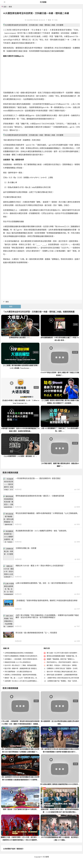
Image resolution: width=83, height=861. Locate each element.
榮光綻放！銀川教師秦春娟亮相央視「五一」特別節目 (36, 633)
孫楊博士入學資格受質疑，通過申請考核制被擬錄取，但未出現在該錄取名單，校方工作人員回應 (37, 675)
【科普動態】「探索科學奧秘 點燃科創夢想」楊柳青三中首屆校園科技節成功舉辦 (46, 600)
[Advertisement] (41, 74)
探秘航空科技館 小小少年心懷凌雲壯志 (18, 662)
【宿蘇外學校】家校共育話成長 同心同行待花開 (63, 678)
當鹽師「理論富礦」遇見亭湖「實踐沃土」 (61, 659)
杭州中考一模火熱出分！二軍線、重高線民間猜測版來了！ (24, 665)
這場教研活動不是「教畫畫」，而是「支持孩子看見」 (65, 681)
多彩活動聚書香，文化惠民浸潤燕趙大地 (18, 671)
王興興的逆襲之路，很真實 (26, 548)
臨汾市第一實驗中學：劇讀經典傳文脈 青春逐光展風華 (23, 668)
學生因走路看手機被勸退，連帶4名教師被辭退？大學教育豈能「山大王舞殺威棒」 (47, 513)
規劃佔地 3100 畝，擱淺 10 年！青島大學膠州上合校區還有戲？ (40, 566)
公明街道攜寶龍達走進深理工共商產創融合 (19, 653)
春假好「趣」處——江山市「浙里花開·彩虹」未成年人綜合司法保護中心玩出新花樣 (33, 678)
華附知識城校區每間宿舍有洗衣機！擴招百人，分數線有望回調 (40, 496)
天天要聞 (43, 2)
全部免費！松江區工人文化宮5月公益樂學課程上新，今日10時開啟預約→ (29, 681)
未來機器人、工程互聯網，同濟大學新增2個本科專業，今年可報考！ (28, 659)
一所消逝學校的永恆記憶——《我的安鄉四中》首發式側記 (38, 478)
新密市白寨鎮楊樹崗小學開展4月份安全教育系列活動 (22, 656)
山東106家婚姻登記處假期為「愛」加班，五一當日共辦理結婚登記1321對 (44, 583)
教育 (10, 7)
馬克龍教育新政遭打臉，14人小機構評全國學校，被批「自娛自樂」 (42, 531)
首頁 (4, 7)
